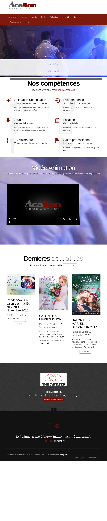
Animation (12, 17)
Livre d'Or (66, 17)
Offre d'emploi (14, 22)
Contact (28, 22)
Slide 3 (93, 79)
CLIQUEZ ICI (70, 266)
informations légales (77, 457)
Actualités (54, 17)
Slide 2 (74, 79)
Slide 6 (37, 79)
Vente (34, 17)
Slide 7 (19, 79)
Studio (43, 17)
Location (24, 17)
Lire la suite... (20, 323)
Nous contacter (94, 457)
